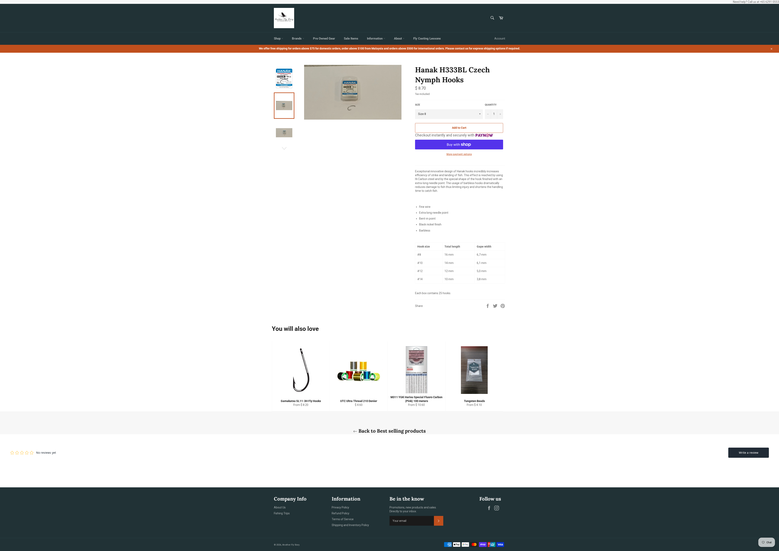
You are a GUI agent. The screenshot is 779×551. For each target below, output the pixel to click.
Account (499, 38)
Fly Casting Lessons (427, 38)
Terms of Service (343, 519)
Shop (277, 38)
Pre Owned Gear (324, 38)
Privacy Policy (340, 507)
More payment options (459, 154)
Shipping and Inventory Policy (350, 525)
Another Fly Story (290, 544)
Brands (297, 38)
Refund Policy (340, 513)
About (398, 38)
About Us (280, 507)
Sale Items (351, 38)
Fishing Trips (282, 513)
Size (417, 104)
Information (375, 38)
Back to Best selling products (391, 431)
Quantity (490, 104)
